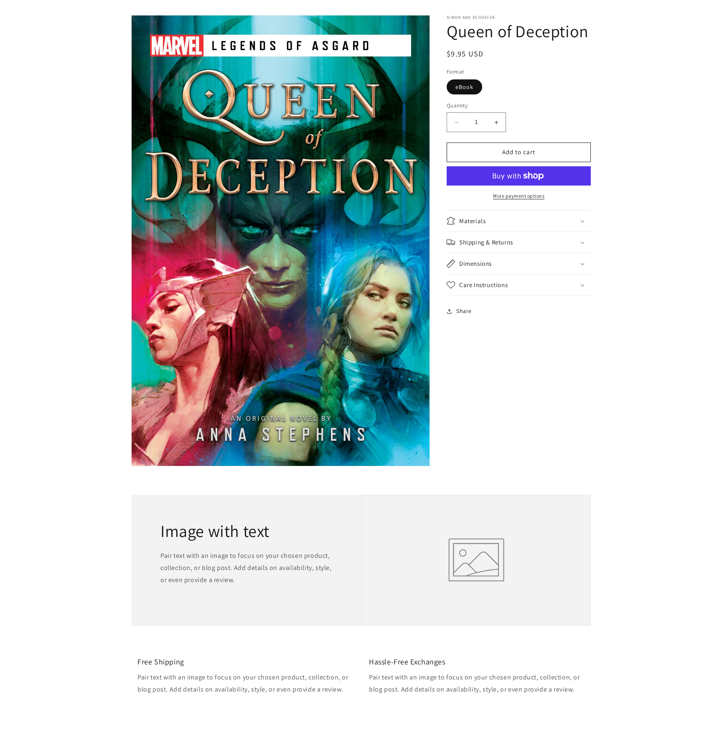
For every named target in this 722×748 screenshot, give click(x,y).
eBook (464, 87)
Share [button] (464, 311)
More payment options (518, 196)
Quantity (457, 105)
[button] (519, 221)
